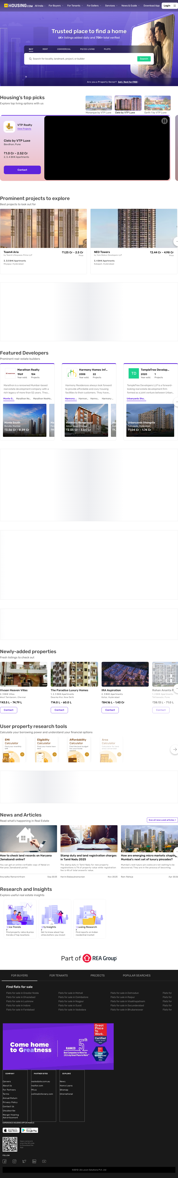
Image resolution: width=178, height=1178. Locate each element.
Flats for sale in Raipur (123, 907)
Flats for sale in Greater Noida (22, 903)
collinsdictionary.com (42, 1004)
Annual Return (10, 1008)
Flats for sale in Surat (70, 915)
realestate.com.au (40, 992)
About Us (7, 996)
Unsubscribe (9, 1021)
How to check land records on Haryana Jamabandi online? (26, 767)
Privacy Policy (10, 1013)
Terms (6, 1004)
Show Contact (25, 550)
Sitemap (64, 1000)
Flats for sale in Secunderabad (127, 915)
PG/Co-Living (87, 49)
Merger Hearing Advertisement (11, 1026)
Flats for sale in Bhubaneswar (127, 920)
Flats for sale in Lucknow (19, 911)
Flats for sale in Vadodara (72, 920)
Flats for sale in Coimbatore (73, 907)
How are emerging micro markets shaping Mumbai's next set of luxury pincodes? (149, 767)
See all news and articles (162, 730)
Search (144, 58)
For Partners (9, 1000)
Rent (45, 49)
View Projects (24, 128)
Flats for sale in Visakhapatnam (128, 911)
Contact (22, 169)
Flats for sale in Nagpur (71, 911)
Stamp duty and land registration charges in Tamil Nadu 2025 (88, 767)
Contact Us (8, 1017)
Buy (31, 49)
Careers (7, 992)
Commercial (64, 49)
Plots (107, 49)
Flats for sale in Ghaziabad (20, 907)
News (62, 992)
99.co (34, 1000)
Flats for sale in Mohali (70, 903)
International (66, 1004)
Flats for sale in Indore (18, 915)
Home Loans (66, 996)
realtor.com (37, 996)
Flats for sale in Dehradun (125, 903)
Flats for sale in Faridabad (20, 920)
